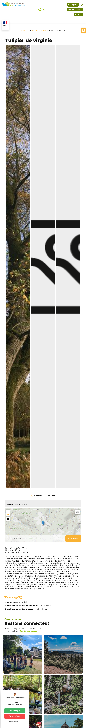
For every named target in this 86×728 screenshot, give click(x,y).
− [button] (8, 514)
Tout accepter (15, 711)
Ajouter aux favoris (82, 5)
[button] (83, 30)
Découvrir (25, 30)
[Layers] (77, 512)
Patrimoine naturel (40, 30)
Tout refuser (14, 716)
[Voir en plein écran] (8, 519)
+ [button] (8, 511)
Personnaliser (15, 722)
